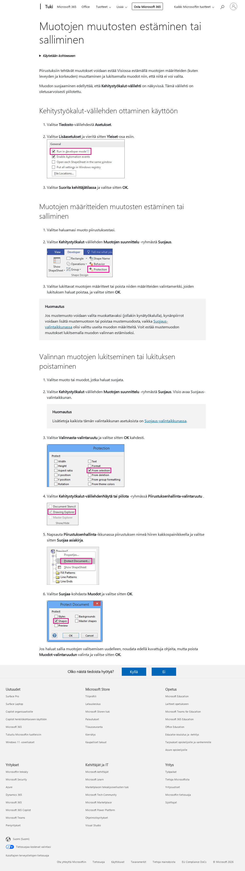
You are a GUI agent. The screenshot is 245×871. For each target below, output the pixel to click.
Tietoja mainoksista (164, 862)
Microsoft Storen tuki (97, 711)
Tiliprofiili (90, 696)
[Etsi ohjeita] (222, 6)
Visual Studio (93, 825)
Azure (9, 787)
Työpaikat (171, 772)
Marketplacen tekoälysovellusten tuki (107, 787)
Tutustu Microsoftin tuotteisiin (23, 734)
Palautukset (92, 719)
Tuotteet (101, 7)
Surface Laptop (14, 704)
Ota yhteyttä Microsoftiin (71, 862)
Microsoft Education (177, 696)
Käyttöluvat (117, 862)
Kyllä (134, 671)
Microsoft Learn (94, 779)
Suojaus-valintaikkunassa (165, 420)
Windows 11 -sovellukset (20, 742)
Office (86, 7)
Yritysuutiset (172, 787)
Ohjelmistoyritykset (96, 817)
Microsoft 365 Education (179, 719)
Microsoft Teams (15, 817)
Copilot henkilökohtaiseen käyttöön (26, 719)
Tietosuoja (99, 862)
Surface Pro (12, 696)
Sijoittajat (171, 802)
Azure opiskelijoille (176, 750)
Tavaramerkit (138, 862)
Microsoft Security (16, 779)
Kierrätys (90, 734)
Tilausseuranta (94, 727)
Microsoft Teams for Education (183, 711)
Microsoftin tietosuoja (178, 794)
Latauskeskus (93, 704)
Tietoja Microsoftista (177, 779)
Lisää (120, 7)
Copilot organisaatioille (19, 711)
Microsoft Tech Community (101, 794)
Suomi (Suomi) (21, 839)
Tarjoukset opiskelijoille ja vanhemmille (188, 742)
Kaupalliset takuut (95, 742)
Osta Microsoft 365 (147, 7)
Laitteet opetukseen (177, 704)
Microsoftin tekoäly (17, 772)
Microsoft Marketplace (98, 802)
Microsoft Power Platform (100, 810)
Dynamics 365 (14, 794)
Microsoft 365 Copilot (18, 810)
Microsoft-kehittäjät (97, 772)
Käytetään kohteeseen (59, 55)
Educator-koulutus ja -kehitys (182, 734)
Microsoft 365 (66, 7)
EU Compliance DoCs (194, 862)
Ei (163, 671)
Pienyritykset (13, 825)
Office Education (174, 727)
